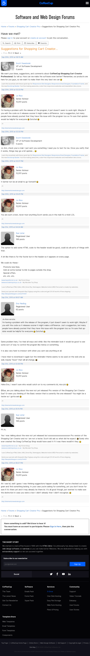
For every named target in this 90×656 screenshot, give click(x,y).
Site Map (33, 647)
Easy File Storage (54, 601)
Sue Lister (20, 233)
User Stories (74, 610)
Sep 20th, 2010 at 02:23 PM (12, 90)
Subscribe (30, 43)
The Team (6, 591)
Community (74, 587)
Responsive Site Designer (42, 84)
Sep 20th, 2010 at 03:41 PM (12, 194)
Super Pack (29, 601)
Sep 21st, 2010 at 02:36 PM (12, 364)
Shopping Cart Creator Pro (28, 26)
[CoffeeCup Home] (46, 3)
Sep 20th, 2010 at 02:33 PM (12, 132)
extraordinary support (11, 552)
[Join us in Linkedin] (69, 574)
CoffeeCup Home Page (18, 643)
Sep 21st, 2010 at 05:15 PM (12, 409)
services (26, 549)
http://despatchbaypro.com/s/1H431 (14, 294)
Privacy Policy (53, 651)
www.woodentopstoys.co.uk (11, 282)
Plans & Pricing (52, 610)
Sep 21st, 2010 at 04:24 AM (12, 227)
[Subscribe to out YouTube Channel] (63, 574)
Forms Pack (29, 596)
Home (3, 26)
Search (7, 43)
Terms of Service (66, 651)
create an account (38, 38)
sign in (10, 38)
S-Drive (50, 591)
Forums (11, 26)
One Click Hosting (54, 596)
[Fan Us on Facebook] (57, 574)
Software (29, 587)
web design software (10, 549)
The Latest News (9, 596)
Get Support (62, 643)
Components (7, 635)
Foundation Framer (77, 84)
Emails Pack (29, 591)
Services (51, 587)
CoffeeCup (7, 587)
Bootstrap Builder (13, 86)
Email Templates (8, 626)
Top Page (4, 643)
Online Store (33, 643)
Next (17, 53)
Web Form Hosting (54, 605)
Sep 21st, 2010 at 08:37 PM (12, 463)
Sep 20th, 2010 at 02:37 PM (12, 161)
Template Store (9, 617)
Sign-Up (77, 564)
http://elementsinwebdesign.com (13, 128)
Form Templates (8, 630)
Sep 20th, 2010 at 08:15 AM (12, 57)
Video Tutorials (75, 596)
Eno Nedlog (21, 303)
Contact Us (6, 605)
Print (18, 43)
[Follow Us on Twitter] (51, 574)
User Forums (74, 605)
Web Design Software (47, 643)
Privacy (86, 643)
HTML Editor (47, 546)
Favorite (43, 43)
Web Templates (8, 622)
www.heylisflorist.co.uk (9, 280)
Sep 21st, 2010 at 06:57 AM (12, 297)
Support (72, 591)
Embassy (72, 601)
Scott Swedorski (23, 63)
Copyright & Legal (75, 643)
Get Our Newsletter (10, 601)
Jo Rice (19, 96)
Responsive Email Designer (61, 84)
